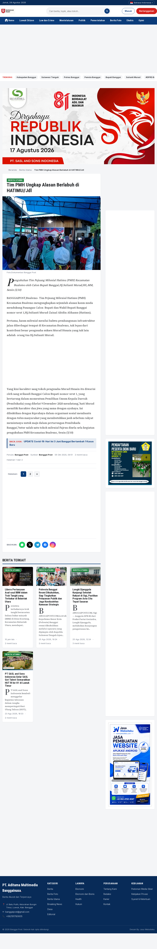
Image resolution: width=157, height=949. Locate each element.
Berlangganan (146, 11)
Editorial (51, 914)
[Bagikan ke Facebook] (45, 545)
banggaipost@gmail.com (17, 912)
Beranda (13, 170)
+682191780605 (14, 916)
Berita (50, 889)
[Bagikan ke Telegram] (37, 545)
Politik (82, 20)
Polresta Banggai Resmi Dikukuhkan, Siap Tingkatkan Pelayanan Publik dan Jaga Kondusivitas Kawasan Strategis (50, 597)
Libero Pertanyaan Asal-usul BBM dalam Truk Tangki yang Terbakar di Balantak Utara (16, 595)
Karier (106, 899)
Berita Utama (25, 170)
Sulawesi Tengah (50, 77)
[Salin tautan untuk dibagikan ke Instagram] (53, 545)
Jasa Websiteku (147, 929)
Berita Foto (115, 20)
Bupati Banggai (113, 77)
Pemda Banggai (92, 77)
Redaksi (107, 894)
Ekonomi (79, 889)
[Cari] (107, 11)
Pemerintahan (98, 20)
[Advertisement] (78, 48)
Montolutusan (66, 20)
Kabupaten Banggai (26, 77)
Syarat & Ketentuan (140, 899)
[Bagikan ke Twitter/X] (30, 545)
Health (78, 899)
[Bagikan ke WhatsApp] (22, 545)
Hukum (78, 904)
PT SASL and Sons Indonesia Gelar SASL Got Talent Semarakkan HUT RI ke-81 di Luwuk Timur (17, 679)
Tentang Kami (110, 889)
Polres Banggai (71, 77)
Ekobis (130, 20)
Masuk (128, 11)
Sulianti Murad (133, 77)
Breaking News (54, 904)
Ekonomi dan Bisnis (84, 894)
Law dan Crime (46, 20)
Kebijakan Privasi (139, 894)
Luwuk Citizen (26, 20)
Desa (49, 909)
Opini (141, 20)
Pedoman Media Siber (142, 889)
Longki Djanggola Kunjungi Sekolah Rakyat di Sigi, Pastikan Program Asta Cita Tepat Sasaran (85, 595)
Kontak (106, 904)
